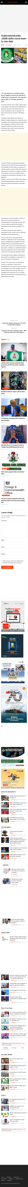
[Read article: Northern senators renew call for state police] (14, 380)
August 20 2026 (15, 876)
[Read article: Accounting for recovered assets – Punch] (5, 1074)
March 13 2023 (17, 45)
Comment (4, 520)
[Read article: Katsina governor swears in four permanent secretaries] (5, 856)
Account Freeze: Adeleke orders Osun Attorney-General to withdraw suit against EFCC (17, 1027)
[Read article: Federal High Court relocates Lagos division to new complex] (5, 820)
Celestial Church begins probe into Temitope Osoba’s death (17, 880)
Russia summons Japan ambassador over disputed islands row (18, 998)
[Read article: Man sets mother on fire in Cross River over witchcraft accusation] (6, 871)
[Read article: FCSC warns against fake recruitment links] (14, 461)
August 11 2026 (20, 1089)
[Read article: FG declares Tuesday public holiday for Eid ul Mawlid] (14, 407)
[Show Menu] (2, 2)
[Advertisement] (14, 19)
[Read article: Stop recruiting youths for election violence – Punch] (5, 1081)
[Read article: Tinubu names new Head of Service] (5, 833)
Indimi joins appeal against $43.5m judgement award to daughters (18, 921)
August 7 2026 (20, 851)
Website (3, 554)
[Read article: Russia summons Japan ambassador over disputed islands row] (5, 999)
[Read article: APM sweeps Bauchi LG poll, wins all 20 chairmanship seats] (5, 805)
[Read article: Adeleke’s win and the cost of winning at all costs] (5, 1108)
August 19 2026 (20, 835)
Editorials (9, 1180)
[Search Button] (26, 2)
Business (11, 1178)
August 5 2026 (20, 1116)
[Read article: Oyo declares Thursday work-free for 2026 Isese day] (5, 1021)
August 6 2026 (20, 821)
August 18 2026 (20, 799)
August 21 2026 (5, 395)
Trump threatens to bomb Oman (18, 990)
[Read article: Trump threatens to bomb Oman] (5, 992)
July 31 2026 (19, 1123)
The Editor (13, 799)
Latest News (5, 468)
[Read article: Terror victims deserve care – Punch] (5, 1061)
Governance (5, 388)
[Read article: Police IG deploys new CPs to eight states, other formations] (5, 850)
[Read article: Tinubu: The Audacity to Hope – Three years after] (5, 1121)
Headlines (5, 359)
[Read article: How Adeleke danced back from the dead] (5, 1101)
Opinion (3, 1180)
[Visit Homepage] (14, 2)
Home (2, 1177)
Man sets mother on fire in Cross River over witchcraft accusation (18, 871)
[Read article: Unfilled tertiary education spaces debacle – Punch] (5, 1067)
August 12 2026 (20, 814)
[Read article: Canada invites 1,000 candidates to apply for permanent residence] (5, 985)
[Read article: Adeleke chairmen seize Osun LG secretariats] (5, 798)
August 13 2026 (15, 886)
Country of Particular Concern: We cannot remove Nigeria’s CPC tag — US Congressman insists (18, 977)
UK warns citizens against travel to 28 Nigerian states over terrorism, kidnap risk (13, 500)
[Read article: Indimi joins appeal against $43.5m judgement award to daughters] (6, 921)
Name (3, 540)
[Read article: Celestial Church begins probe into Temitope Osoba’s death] (6, 881)
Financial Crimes (19, 1178)
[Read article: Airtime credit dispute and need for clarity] (5, 1115)
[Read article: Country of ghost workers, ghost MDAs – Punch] (5, 1088)
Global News (5, 495)
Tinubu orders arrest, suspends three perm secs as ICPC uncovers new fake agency (12, 365)
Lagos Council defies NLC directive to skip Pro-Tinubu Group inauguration (18, 811)
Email (3, 547)
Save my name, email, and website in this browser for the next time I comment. (13, 561)
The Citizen (8, 45)
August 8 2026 (20, 845)
